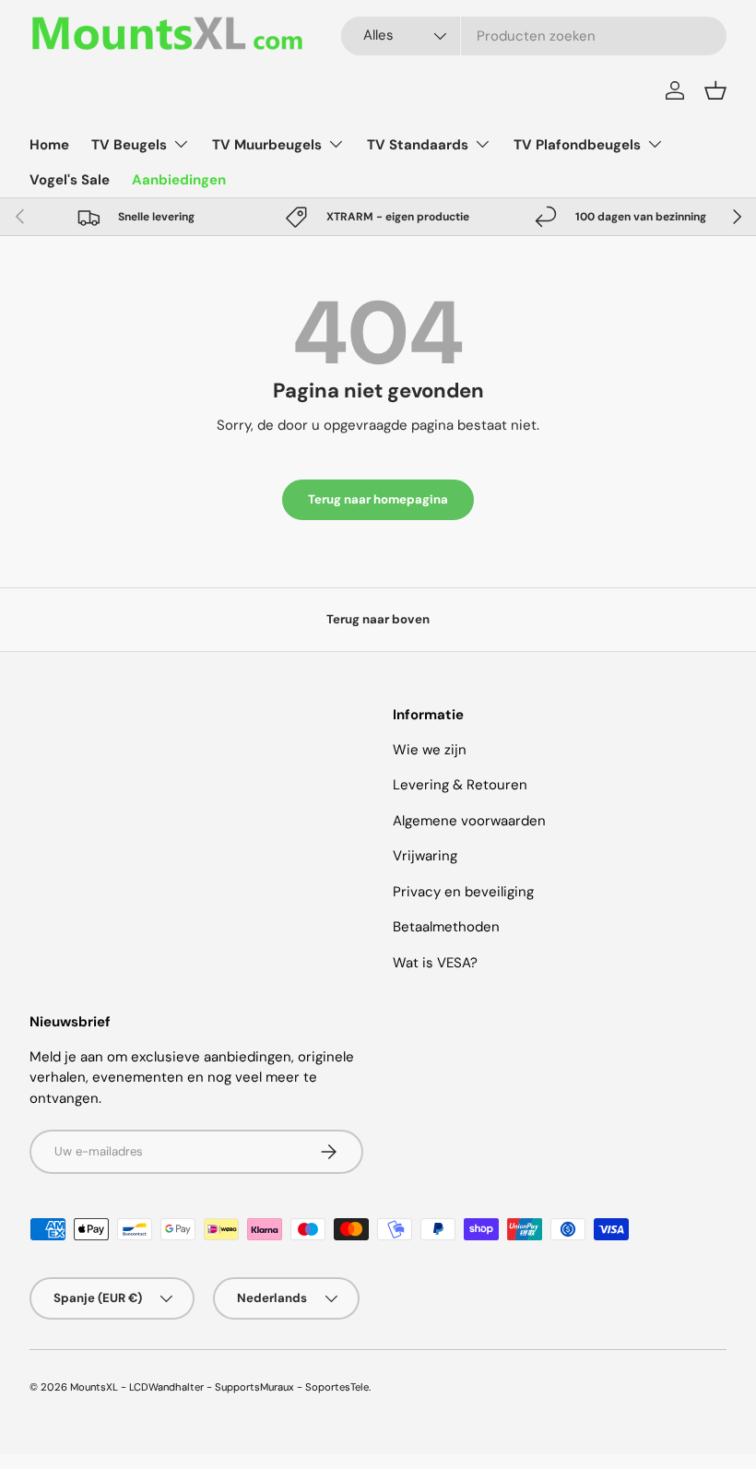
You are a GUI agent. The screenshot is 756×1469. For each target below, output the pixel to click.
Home (49, 145)
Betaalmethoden (446, 927)
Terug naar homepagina (378, 499)
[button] (715, 90)
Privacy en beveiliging (463, 892)
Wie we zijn (430, 749)
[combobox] (533, 36)
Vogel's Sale (70, 180)
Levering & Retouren (460, 785)
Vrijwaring (425, 856)
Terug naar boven (378, 619)
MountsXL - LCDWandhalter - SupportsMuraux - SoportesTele (219, 1386)
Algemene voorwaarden (469, 821)
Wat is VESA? (435, 963)
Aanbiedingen (179, 180)
